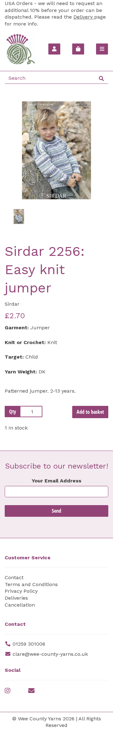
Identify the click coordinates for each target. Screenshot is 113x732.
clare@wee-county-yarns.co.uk (50, 654)
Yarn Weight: (21, 372)
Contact (14, 577)
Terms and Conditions (31, 584)
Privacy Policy (21, 591)
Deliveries (16, 598)
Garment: (17, 328)
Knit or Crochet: (25, 342)
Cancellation (20, 605)
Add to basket (90, 411)
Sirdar (12, 304)
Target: (14, 357)
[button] (16, 176)
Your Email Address (56, 481)
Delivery (83, 17)
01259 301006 (29, 644)
